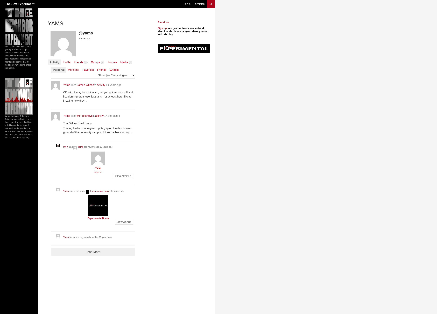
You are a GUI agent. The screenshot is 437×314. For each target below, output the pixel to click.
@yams (98, 172)
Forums (112, 62)
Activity (54, 62)
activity (101, 85)
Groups (97, 62)
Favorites (88, 69)
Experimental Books (100, 191)
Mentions (73, 69)
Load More (93, 252)
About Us (163, 22)
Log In (187, 4)
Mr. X (65, 147)
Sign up (162, 28)
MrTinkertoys (85, 115)
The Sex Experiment (19, 4)
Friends (80, 62)
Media (125, 62)
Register (200, 4)
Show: (102, 75)
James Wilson (85, 85)
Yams (66, 85)
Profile (67, 62)
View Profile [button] (123, 176)
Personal (59, 69)
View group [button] (124, 222)
